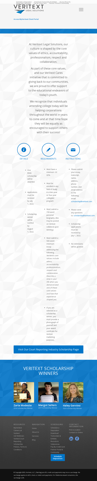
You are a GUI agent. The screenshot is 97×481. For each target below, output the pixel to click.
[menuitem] (40, 3)
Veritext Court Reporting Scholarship (19, 441)
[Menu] (80, 9)
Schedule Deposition (58, 457)
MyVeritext (18, 428)
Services (35, 436)
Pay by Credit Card (40, 3)
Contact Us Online (76, 432)
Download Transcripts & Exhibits (56, 436)
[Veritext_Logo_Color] (29, 17)
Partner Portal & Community (59, 3)
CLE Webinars (19, 436)
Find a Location (74, 430)
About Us (35, 432)
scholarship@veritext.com (81, 201)
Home (34, 428)
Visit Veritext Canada (23, 4)
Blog (33, 440)
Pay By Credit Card (58, 447)
